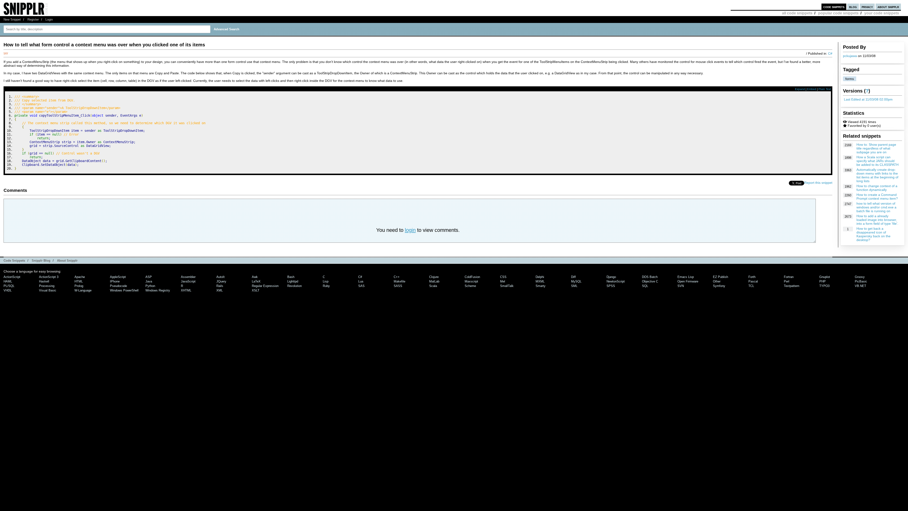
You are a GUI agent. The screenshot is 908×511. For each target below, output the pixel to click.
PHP (822, 281)
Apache (79, 277)
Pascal (753, 281)
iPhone (115, 281)
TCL (751, 286)
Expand (800, 89)
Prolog (78, 286)
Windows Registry (157, 290)
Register (33, 19)
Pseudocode (118, 286)
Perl (786, 281)
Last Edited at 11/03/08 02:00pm (868, 99)
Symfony (719, 286)
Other (716, 281)
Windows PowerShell (124, 290)
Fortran (789, 277)
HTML (78, 281)
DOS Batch (650, 277)
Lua (360, 281)
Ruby (326, 286)
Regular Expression (265, 286)
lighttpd (292, 281)
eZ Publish (720, 277)
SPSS (611, 286)
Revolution (294, 286)
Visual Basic (47, 290)
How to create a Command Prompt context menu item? (877, 196)
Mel (502, 281)
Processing (46, 286)
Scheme (470, 286)
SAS (361, 286)
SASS (398, 286)
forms (849, 79)
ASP (148, 277)
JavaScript (188, 281)
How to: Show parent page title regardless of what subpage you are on (876, 148)
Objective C (650, 281)
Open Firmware (687, 281)
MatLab (434, 281)
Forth (751, 277)
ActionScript (12, 277)
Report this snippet (818, 183)
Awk (255, 277)
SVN (680, 286)
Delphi (540, 277)
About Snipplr (67, 260)
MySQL (576, 281)
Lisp (325, 281)
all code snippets (797, 13)
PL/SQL (9, 286)
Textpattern (791, 286)
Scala (433, 286)
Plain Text (824, 89)
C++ (397, 277)
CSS (503, 277)
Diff (573, 277)
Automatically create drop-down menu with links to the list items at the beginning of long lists (877, 175)
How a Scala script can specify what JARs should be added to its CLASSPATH (877, 161)
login (410, 230)
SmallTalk (507, 286)
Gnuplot (824, 277)
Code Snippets (14, 260)
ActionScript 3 (48, 277)
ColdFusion (472, 277)
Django (611, 277)
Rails (219, 286)
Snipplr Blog (41, 260)
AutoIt (220, 277)
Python (150, 286)
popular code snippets (838, 13)
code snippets (833, 7)
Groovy (860, 277)
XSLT (255, 290)
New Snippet (12, 19)
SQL (645, 286)
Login (49, 19)
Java (148, 281)
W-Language (83, 290)
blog (853, 7)
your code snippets (881, 13)
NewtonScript (616, 281)
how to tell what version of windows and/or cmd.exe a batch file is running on (876, 207)
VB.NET (860, 286)
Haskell (44, 281)
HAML (8, 281)
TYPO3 (824, 286)
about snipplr (888, 7)
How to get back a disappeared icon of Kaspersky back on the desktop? (873, 234)
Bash (290, 277)
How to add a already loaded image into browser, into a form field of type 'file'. (877, 219)
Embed (811, 89)
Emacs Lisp (685, 277)
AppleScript (118, 277)
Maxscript (471, 281)
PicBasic (861, 281)
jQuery (221, 281)
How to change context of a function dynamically (876, 188)
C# (830, 53)
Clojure (434, 277)
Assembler (188, 277)
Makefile (399, 281)
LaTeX (256, 281)
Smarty (541, 286)
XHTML (186, 290)
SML (574, 286)
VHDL (8, 290)
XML (219, 290)
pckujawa (850, 56)
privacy (867, 7)
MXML (540, 281)
